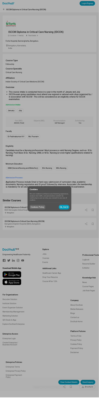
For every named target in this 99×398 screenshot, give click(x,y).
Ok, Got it (64, 207)
